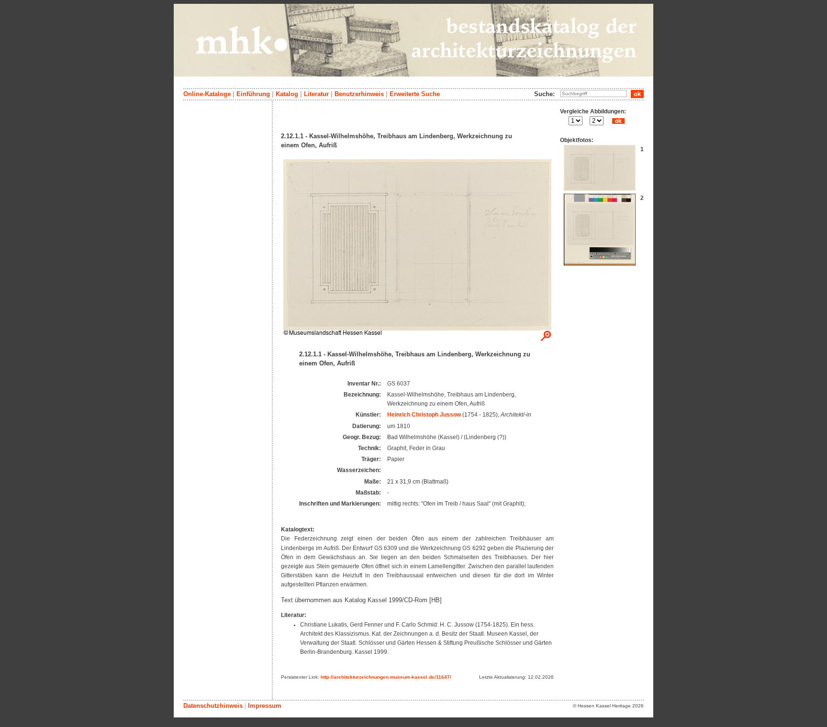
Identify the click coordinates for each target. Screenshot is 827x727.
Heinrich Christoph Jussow (424, 415)
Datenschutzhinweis (213, 705)
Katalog (287, 94)
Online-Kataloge (207, 94)
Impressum (264, 705)
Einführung (253, 94)
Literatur (316, 94)
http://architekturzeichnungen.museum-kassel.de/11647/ (386, 677)
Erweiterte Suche (415, 94)
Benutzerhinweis (359, 94)
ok (618, 121)
